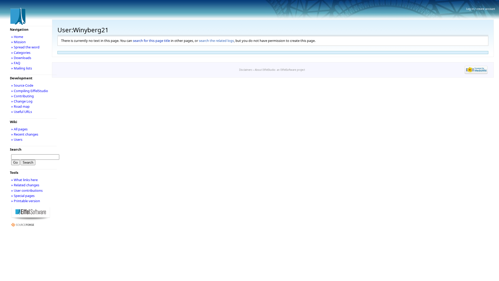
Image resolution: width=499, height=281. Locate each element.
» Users (16, 139)
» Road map (20, 106)
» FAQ (15, 63)
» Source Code (22, 85)
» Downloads (21, 57)
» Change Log (21, 101)
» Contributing (22, 96)
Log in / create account (480, 9)
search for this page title (151, 40)
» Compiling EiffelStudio (29, 90)
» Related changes (25, 185)
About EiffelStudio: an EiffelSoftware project (280, 70)
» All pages (19, 129)
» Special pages (23, 195)
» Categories (20, 52)
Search (15, 149)
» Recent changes (24, 134)
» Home (17, 36)
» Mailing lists (21, 68)
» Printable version (25, 201)
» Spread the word (25, 47)
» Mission (18, 42)
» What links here (24, 179)
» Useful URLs (21, 111)
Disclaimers (245, 70)
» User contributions (27, 190)
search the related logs (216, 40)
